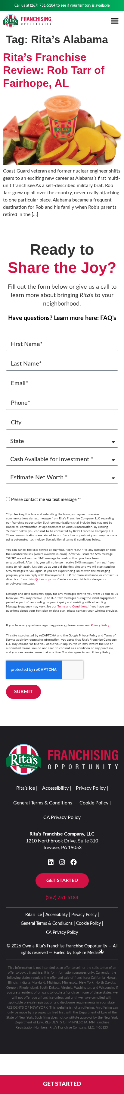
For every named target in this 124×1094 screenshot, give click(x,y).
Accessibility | (56, 788)
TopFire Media (86, 953)
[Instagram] (62, 862)
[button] (114, 20)
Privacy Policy (100, 625)
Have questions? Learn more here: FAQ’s (62, 318)
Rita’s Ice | (26, 788)
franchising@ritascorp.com (38, 579)
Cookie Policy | (95, 803)
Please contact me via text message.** (46, 500)
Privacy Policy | (92, 788)
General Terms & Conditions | (44, 803)
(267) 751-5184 (42, 5)
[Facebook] (74, 862)
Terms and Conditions (72, 606)
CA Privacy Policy (62, 817)
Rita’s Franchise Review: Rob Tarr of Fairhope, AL (53, 70)
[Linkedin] (51, 862)
